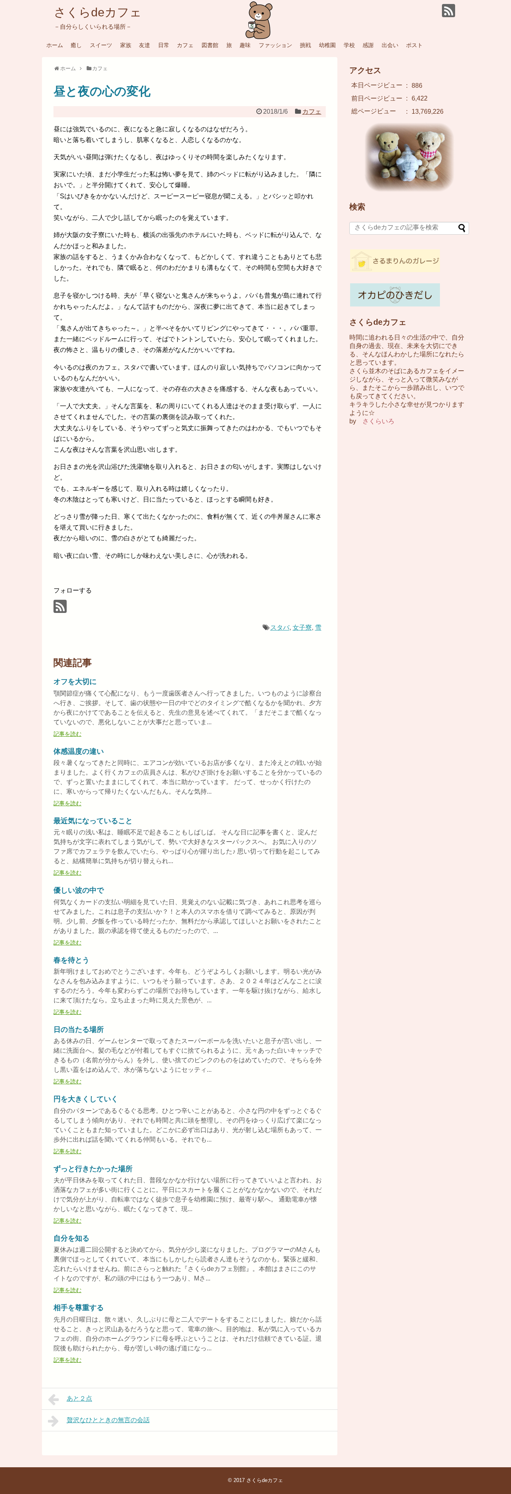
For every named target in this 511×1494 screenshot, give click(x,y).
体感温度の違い (78, 751)
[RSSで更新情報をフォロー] (448, 10)
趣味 (245, 45)
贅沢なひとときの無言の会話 (108, 1420)
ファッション (275, 45)
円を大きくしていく (85, 1099)
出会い (390, 45)
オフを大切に (75, 682)
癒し (76, 45)
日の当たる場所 (78, 1030)
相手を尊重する (78, 1308)
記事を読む (67, 734)
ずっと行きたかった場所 (93, 1169)
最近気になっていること (93, 821)
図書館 (210, 45)
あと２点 (79, 1398)
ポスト (414, 45)
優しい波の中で (78, 890)
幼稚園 (327, 45)
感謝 (368, 45)
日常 (163, 45)
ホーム (54, 45)
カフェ (185, 45)
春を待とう (71, 960)
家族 (125, 45)
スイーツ (101, 45)
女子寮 (302, 627)
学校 (349, 45)
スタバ (279, 627)
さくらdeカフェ (98, 12)
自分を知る (71, 1238)
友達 (144, 45)
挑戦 (305, 45)
